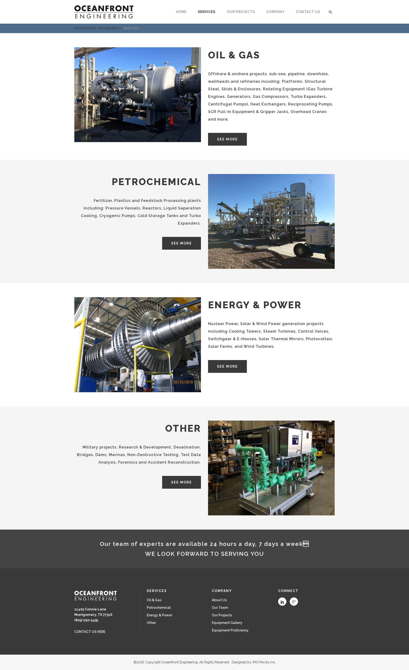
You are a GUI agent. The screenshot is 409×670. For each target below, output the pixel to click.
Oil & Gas (154, 600)
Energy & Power (159, 615)
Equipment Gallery (227, 623)
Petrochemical (159, 607)
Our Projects (222, 615)
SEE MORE (227, 139)
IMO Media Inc (263, 662)
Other (151, 623)
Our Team (220, 607)
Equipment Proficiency (230, 630)
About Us (219, 600)
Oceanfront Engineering (97, 28)
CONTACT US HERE (89, 632)
